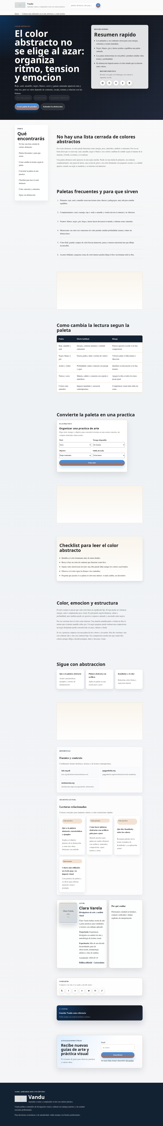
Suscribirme (117, 1055)
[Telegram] (88, 990)
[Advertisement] (100, 290)
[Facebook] (68, 990)
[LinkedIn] (75, 990)
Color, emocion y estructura (29, 189)
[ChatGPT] (102, 83)
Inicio (17, 13)
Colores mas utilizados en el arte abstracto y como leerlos (43, 13)
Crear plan (92, 463)
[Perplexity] (109, 83)
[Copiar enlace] (102, 990)
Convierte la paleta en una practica (28, 172)
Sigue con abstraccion (27, 195)
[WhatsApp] (82, 990)
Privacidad (130, 1060)
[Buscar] (98, 5)
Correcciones (99, 962)
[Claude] (129, 83)
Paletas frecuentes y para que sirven (30, 154)
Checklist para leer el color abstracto (29, 181)
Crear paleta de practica (27, 106)
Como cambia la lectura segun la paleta (31, 163)
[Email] (95, 990)
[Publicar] (62, 990)
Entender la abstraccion (53, 106)
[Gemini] (122, 83)
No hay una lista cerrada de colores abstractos (29, 145)
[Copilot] (116, 83)
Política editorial (85, 962)
